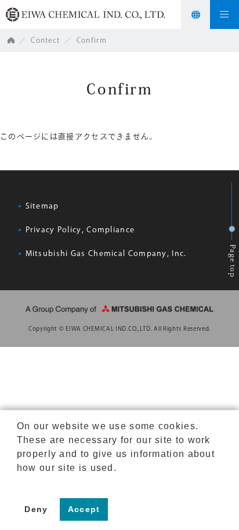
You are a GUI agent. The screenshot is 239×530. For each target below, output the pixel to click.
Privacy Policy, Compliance (80, 229)
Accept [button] (84, 509)
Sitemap (42, 206)
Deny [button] (36, 509)
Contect (45, 39)
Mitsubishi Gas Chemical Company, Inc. (106, 253)
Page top (233, 261)
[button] (18, 482)
